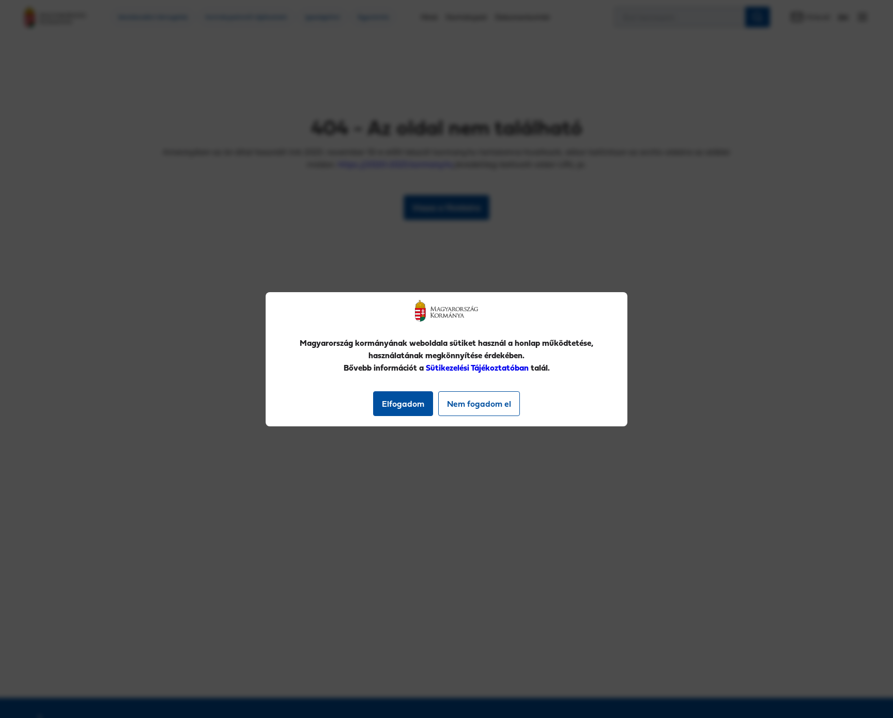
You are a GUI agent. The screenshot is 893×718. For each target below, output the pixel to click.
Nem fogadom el (479, 403)
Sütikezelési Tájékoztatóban (477, 367)
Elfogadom (403, 403)
